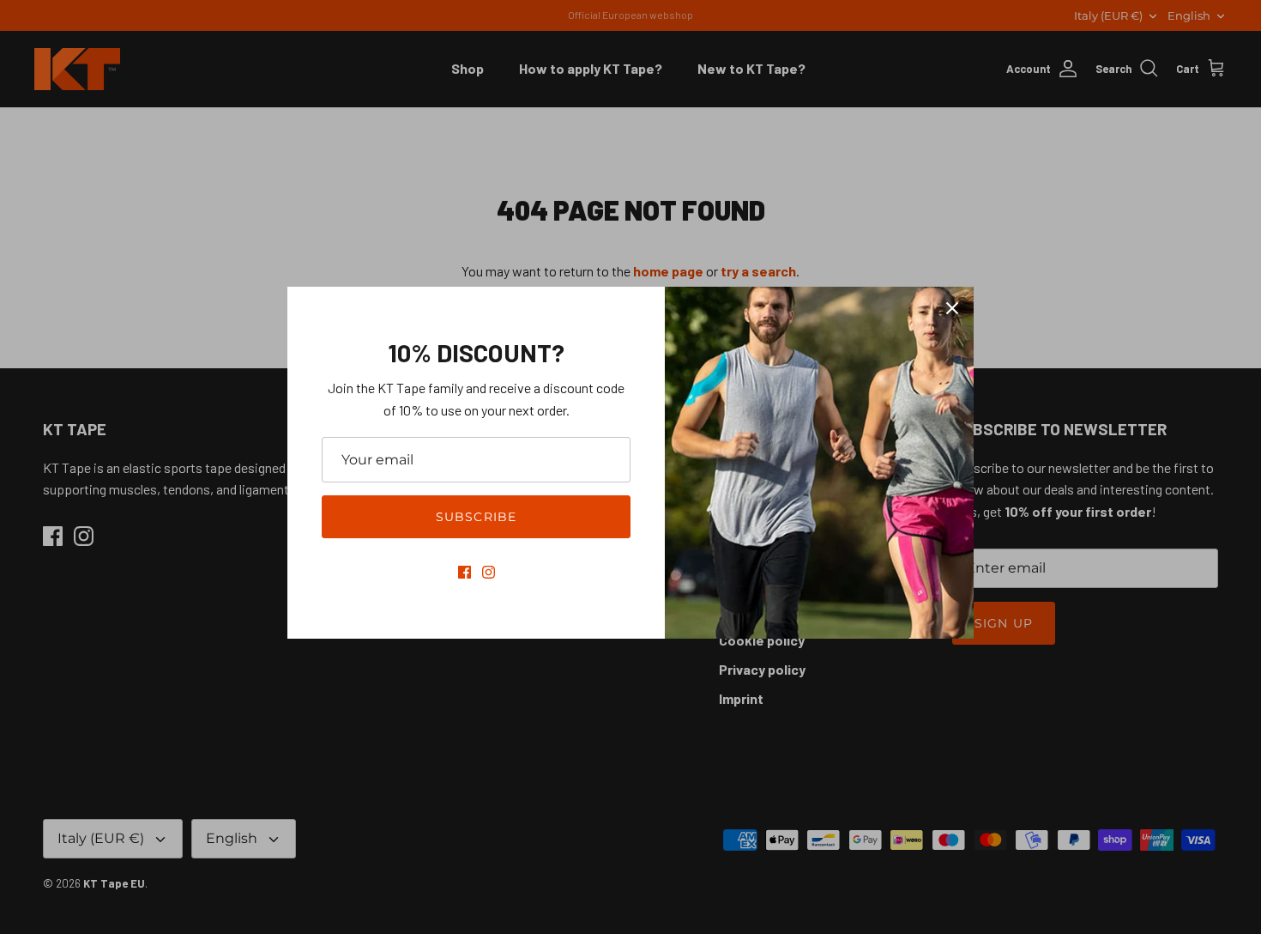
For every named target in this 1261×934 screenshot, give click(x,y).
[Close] (952, 308)
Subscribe (476, 517)
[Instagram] (488, 572)
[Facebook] (464, 572)
